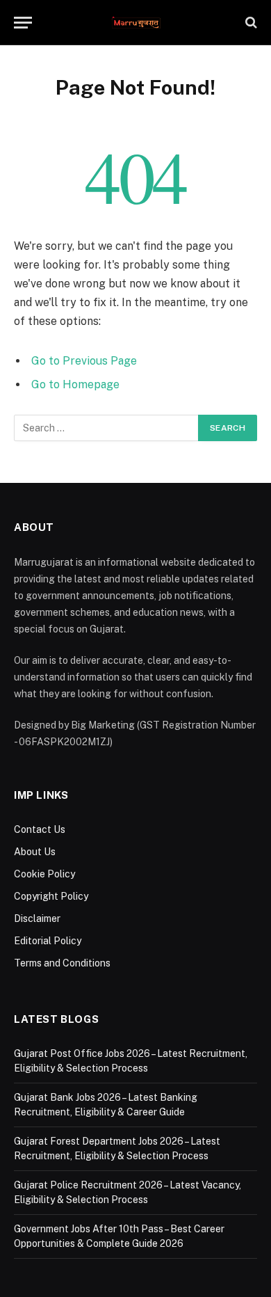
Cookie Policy (44, 874)
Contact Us (39, 829)
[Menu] (23, 22)
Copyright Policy (51, 896)
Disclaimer (37, 918)
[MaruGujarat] (136, 22)
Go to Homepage (75, 384)
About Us (35, 851)
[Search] (250, 22)
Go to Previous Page (84, 360)
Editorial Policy (47, 940)
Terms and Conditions (62, 963)
